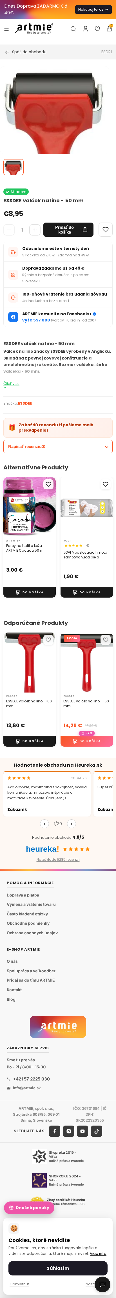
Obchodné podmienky (28, 923)
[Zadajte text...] (73, 29)
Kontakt (14, 989)
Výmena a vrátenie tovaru (31, 904)
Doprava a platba (23, 895)
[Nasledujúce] (71, 823)
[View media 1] (13, 167)
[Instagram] (68, 1131)
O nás (12, 961)
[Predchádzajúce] (44, 823)
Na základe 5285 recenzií (58, 859)
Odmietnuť (19, 1284)
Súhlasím (58, 1268)
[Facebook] (54, 1131)
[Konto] (85, 29)
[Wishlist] (106, 230)
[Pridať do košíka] (29, 592)
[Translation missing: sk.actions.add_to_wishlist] (48, 484)
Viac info (98, 1253)
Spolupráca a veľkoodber (31, 970)
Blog (11, 999)
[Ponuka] (6, 28)
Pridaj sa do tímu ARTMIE (31, 980)
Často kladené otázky (27, 913)
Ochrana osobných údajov (32, 932)
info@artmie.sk (27, 1088)
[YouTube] (82, 1131)
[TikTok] (96, 1131)
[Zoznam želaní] (97, 28)
